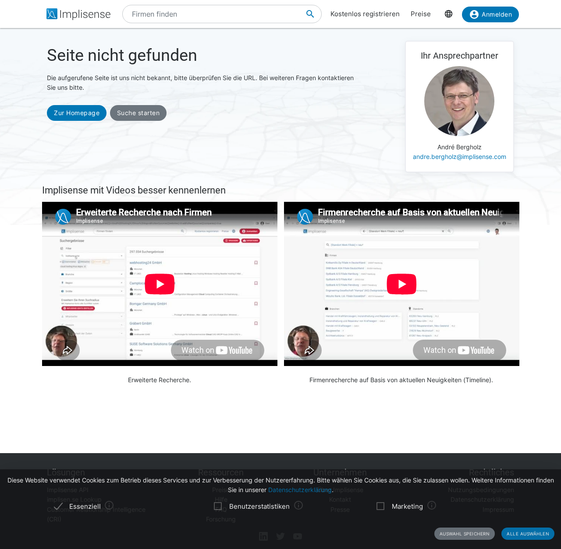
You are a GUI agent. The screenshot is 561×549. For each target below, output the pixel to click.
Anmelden (497, 14)
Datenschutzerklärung (300, 489)
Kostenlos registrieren (365, 14)
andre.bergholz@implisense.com (459, 156)
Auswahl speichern (465, 533)
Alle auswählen (528, 533)
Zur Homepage (76, 112)
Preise (421, 14)
